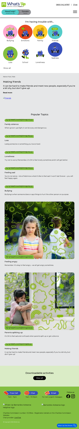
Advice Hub (7, 77)
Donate (25, 12)
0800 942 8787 (63, 5)
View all (39, 378)
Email (53, 393)
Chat (75, 5)
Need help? (10, 12)
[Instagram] (73, 396)
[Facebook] (68, 396)
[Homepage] (14, 4)
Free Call (14, 393)
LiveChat (17, 418)
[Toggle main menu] (75, 11)
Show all (7, 68)
